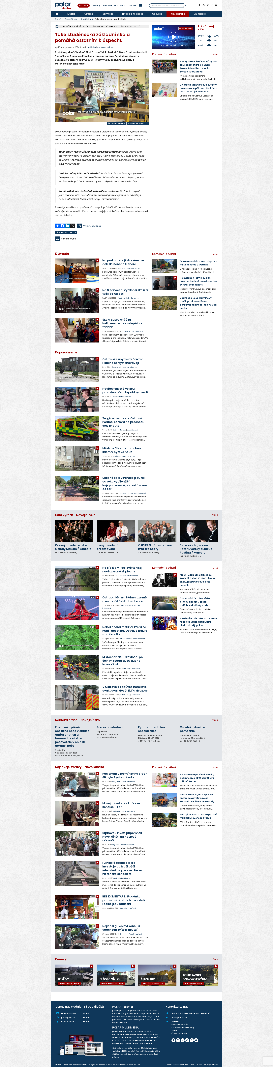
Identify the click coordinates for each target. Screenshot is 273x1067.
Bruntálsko (200, 13)
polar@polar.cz (179, 1017)
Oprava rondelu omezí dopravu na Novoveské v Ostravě (198, 263)
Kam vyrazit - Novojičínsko (75, 515)
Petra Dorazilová (105, 47)
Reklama (107, 5)
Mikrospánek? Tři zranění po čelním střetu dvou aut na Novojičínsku (122, 660)
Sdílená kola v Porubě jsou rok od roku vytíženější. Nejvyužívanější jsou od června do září (124, 483)
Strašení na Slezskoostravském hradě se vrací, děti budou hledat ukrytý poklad (198, 622)
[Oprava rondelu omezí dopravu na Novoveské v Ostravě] (164, 266)
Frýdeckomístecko (132, 13)
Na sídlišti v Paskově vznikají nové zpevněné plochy (122, 569)
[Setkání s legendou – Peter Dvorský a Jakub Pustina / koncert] (199, 531)
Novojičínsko (178, 13)
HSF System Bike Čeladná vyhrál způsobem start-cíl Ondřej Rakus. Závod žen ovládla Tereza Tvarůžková (198, 66)
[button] (140, 5)
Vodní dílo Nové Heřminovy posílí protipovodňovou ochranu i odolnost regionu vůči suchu (198, 303)
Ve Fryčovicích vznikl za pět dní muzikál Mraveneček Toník (198, 816)
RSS (200, 1064)
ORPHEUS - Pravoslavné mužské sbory (155, 547)
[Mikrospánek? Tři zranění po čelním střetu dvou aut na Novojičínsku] (77, 667)
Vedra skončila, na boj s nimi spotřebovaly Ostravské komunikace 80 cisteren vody (197, 798)
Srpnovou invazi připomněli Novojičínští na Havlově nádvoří (122, 836)
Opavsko (157, 13)
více (214, 514)
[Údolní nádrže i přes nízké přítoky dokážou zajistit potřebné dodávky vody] (164, 603)
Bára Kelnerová (125, 397)
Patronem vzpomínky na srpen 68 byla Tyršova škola (124, 775)
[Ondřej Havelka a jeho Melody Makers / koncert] (74, 531)
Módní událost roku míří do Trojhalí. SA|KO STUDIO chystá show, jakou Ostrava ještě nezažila (197, 580)
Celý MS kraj (125, 669)
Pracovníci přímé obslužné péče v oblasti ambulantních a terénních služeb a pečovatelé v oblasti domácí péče (72, 736)
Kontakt (132, 5)
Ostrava (89, 13)
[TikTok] (212, 5)
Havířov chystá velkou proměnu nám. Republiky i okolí (125, 390)
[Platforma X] (208, 5)
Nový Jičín (117, 456)
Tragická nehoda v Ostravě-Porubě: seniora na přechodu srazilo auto (123, 422)
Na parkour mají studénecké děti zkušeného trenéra (123, 262)
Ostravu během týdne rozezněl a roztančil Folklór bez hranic (124, 599)
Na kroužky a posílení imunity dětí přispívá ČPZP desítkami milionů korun (197, 778)
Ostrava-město (126, 605)
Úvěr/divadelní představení (107, 547)
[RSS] (192, 1040)
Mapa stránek (212, 1064)
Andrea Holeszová (130, 367)
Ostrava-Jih (116, 367)
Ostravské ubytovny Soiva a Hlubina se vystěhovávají (122, 361)
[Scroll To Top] (268, 1064)
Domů (58, 19)
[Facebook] (199, 5)
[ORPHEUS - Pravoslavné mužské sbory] (157, 531)
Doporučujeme (66, 352)
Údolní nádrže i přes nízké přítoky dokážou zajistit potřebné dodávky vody (195, 602)
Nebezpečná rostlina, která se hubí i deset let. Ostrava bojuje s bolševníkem (124, 630)
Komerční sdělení (164, 54)
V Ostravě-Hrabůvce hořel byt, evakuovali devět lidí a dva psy (125, 689)
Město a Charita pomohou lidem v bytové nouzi (121, 450)
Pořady (96, 5)
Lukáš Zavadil (132, 430)
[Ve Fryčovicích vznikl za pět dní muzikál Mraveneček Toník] (164, 820)
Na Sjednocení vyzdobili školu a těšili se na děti (125, 292)
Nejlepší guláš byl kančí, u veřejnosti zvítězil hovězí (121, 928)
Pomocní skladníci (110, 727)
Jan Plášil (132, 908)
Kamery (61, 959)
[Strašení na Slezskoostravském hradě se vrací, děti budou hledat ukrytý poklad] (164, 623)
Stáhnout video (137, 123)
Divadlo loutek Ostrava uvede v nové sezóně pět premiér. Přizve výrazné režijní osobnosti (198, 88)
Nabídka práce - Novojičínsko (77, 720)
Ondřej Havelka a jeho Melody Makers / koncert (73, 547)
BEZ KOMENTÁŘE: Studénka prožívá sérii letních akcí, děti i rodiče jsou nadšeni (124, 900)
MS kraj (71, 13)
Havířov (115, 397)
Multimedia (119, 5)
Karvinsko (108, 13)
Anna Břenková (139, 639)
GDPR (192, 1064)
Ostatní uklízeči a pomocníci (192, 729)
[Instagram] (203, 5)
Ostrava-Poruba (119, 430)
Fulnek (114, 878)
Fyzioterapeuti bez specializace (151, 729)
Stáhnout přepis (117, 123)
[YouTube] (216, 5)
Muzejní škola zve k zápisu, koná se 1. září (121, 805)
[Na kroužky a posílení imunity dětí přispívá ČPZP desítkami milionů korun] (164, 780)
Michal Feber (132, 576)
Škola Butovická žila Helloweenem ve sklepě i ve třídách (122, 323)
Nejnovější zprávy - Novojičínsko (79, 767)
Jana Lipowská (140, 493)
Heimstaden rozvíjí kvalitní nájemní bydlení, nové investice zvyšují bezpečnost (198, 281)
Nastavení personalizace (177, 1064)
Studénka (86, 19)
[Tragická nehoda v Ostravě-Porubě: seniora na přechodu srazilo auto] (77, 428)
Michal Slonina (124, 878)
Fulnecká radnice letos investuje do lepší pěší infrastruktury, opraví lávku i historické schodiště (122, 868)
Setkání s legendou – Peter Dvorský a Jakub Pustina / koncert (196, 549)
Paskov (123, 576)
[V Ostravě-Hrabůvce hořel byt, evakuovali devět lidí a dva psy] (77, 697)
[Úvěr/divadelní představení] (116, 531)
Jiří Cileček (135, 669)
